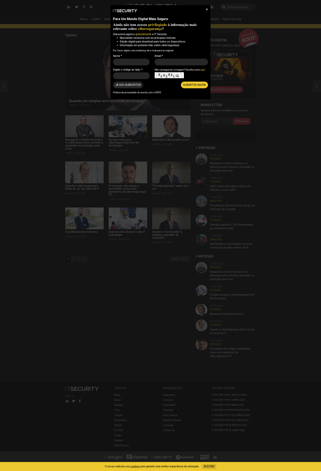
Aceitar (209, 466)
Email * (159, 56)
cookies (135, 466)
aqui (202, 69)
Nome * (117, 56)
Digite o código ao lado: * (127, 69)
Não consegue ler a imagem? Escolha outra (180, 69)
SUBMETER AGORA (194, 84)
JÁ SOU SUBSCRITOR (128, 84)
